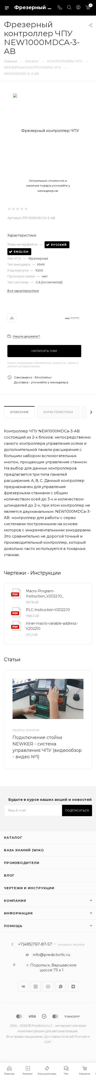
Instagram (35, 986)
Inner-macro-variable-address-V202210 (52, 626)
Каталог (13, 837)
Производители (21, 863)
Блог (9, 875)
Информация (18, 913)
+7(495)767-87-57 (35, 944)
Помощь (13, 926)
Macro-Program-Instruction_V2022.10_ (45, 593)
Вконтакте (23, 986)
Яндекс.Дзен (73, 986)
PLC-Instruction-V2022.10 (48, 610)
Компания (15, 901)
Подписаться (77, 810)
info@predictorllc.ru (51, 954)
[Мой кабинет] (78, 7)
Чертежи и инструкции (29, 888)
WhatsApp (60, 986)
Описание (19, 412)
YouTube (48, 986)
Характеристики (58, 412)
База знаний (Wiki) (24, 850)
